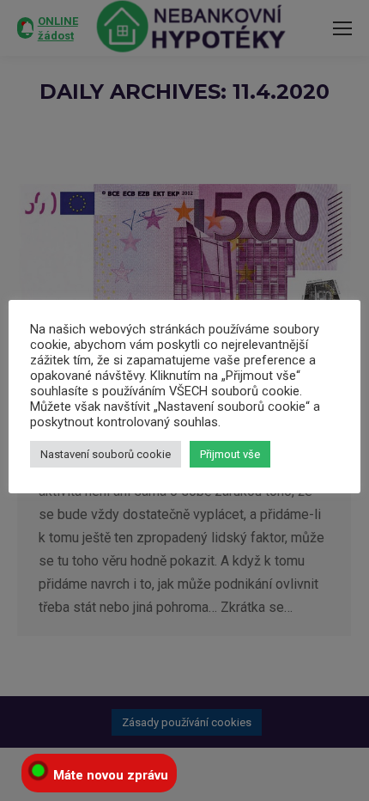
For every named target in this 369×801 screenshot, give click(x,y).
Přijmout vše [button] (230, 454)
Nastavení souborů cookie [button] (105, 454)
